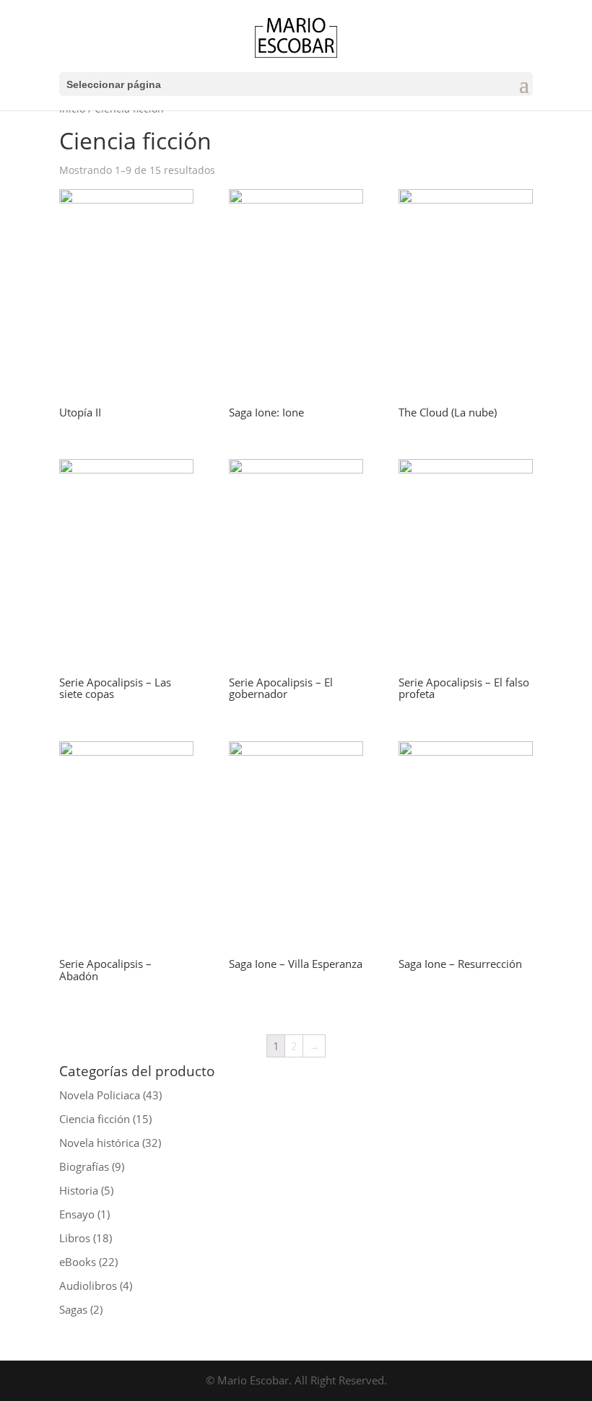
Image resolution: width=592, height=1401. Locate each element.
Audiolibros (88, 1285)
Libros (74, 1238)
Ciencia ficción (94, 1119)
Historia (78, 1190)
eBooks (77, 1261)
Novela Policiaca (99, 1095)
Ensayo (77, 1214)
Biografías (84, 1166)
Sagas (73, 1309)
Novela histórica (99, 1142)
